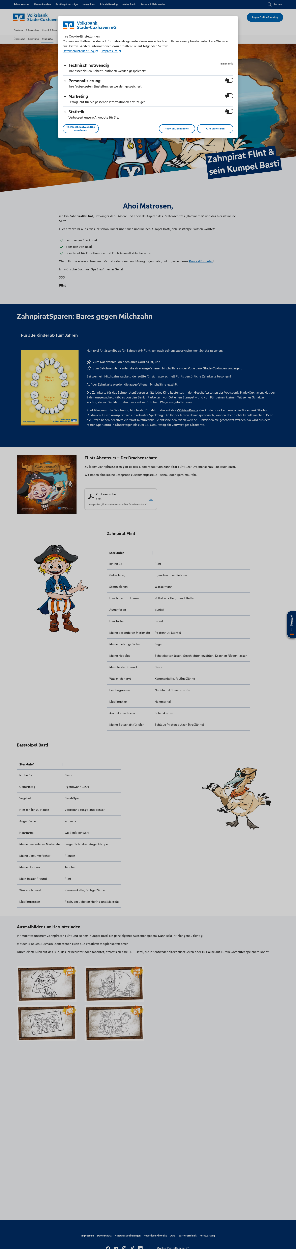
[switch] (229, 80)
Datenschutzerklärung (79, 51)
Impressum (109, 51)
